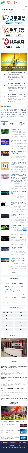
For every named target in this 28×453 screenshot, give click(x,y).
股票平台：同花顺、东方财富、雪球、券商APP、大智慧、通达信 (19, 260)
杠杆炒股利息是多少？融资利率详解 (18, 163)
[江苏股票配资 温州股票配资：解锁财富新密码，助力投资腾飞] (23, 431)
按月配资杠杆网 (23, 442)
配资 (21, 312)
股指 (7, 319)
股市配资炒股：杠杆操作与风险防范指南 (18, 214)
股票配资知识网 (17, 447)
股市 (7, 329)
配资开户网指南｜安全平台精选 (18, 140)
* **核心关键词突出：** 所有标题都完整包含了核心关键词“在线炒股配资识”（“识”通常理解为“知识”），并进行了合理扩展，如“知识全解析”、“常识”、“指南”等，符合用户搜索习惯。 (19, 177)
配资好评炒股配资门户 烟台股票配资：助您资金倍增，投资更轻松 (10, 437)
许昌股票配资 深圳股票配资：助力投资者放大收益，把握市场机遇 (14, 378)
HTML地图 (22, 446)
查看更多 (14, 272)
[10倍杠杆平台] (9, 2)
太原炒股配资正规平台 (16, 248)
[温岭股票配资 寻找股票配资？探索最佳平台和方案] (14, 413)
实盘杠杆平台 (14, 442)
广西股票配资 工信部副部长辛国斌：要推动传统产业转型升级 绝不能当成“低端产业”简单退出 (14, 367)
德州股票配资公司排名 (16, 237)
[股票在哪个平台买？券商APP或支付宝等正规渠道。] (14, 61)
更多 (24, 10)
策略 (21, 319)
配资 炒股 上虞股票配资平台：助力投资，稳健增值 (12, 388)
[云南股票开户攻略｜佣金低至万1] (23, 425)
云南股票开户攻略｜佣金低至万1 (9, 424)
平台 (21, 322)
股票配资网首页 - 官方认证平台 (19, 129)
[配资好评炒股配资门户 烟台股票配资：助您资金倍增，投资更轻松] (23, 438)
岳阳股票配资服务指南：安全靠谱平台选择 (18, 226)
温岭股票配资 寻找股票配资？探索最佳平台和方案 (12, 421)
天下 (7, 322)
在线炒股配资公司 (7, 312)
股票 (7, 315)
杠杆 (21, 315)
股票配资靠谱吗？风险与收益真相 (18, 203)
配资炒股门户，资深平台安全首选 (18, 192)
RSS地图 (18, 446)
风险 (21, 329)
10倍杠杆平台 (6, 442)
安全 (7, 326)
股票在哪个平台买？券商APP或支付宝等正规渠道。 (13, 68)
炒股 (21, 326)
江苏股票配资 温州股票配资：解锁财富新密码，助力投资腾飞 (10, 431)
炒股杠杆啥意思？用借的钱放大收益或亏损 (18, 152)
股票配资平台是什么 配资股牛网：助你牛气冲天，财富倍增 (14, 398)
